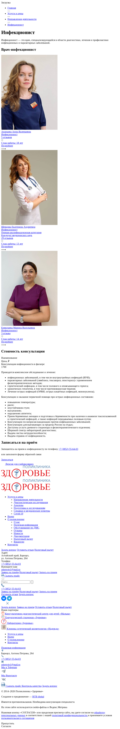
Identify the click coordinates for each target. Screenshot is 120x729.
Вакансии (19, 541)
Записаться (7, 459)
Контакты (13, 544)
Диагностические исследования (31, 502)
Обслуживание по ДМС (26, 527)
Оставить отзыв (25, 550)
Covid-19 (18, 513)
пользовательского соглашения (17, 718)
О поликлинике (16, 519)
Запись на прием (48, 572)
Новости (18, 533)
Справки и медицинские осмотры (32, 511)
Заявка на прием (25, 607)
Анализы (18, 505)
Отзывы (18, 530)
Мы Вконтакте (9, 675)
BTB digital (38, 696)
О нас (17, 522)
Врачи (11, 516)
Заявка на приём (10, 572)
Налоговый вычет (23, 539)
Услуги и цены (15, 496)
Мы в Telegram (9, 667)
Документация (21, 536)
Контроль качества (32, 686)
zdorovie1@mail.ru (10, 569)
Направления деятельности (28, 499)
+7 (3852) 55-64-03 (68, 449)
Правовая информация (13, 647)
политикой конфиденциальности (70, 715)
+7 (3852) (11, 564)
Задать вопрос (8, 550)
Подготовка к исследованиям (29, 508)
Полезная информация (26, 525)
